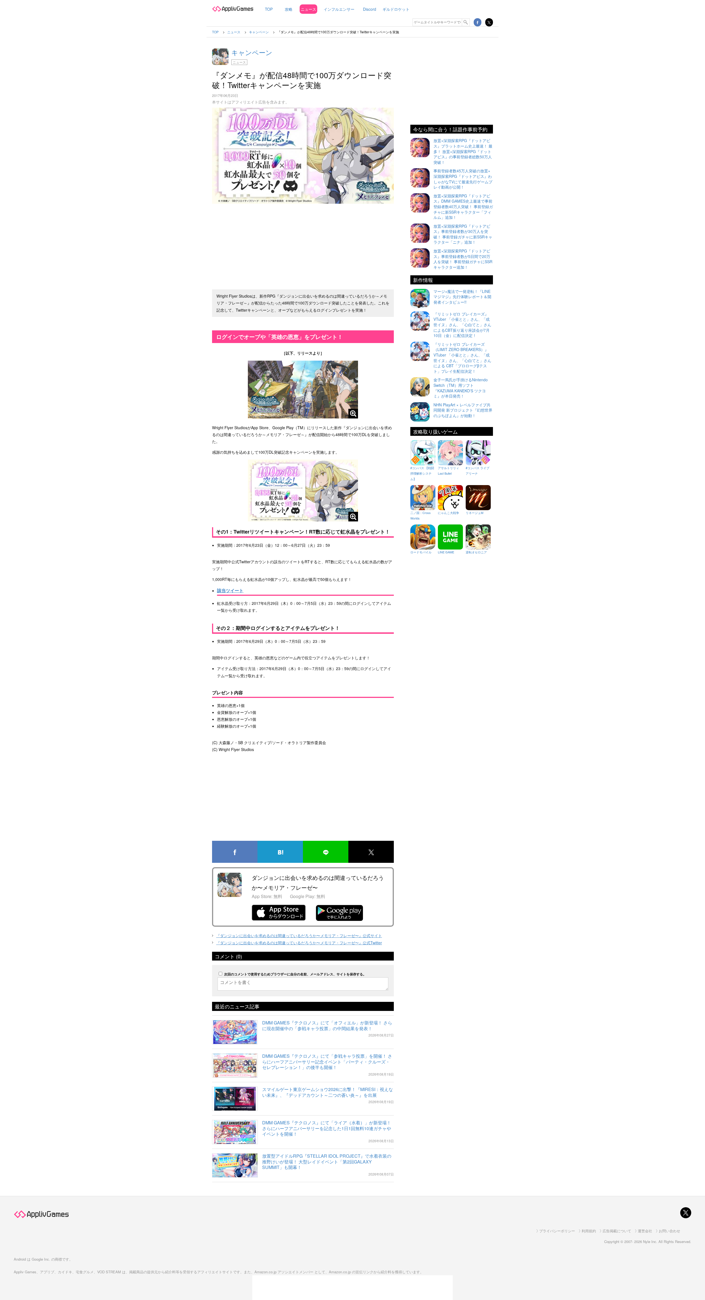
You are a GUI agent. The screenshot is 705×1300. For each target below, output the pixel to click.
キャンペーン (251, 52)
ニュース (308, 9)
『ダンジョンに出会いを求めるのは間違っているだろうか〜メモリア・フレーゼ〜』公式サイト (299, 935)
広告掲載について (617, 1230)
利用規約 (589, 1230)
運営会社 (645, 1230)
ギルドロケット (396, 9)
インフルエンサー (339, 9)
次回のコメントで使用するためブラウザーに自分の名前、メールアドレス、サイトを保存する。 (295, 974)
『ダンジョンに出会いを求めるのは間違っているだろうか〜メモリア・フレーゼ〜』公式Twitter (299, 942)
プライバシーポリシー (557, 1230)
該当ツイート (230, 590)
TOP (269, 9)
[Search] (466, 22)
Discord (369, 9)
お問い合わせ (669, 1230)
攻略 (288, 9)
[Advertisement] (303, 244)
